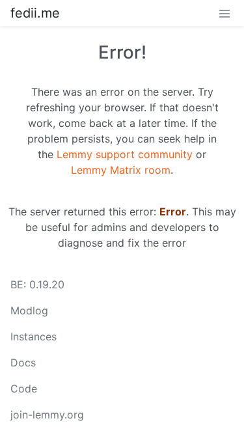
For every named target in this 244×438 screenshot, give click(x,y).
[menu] (224, 13)
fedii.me (35, 13)
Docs (23, 362)
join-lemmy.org (47, 414)
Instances (33, 336)
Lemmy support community (125, 154)
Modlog (29, 310)
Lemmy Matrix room (120, 169)
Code (23, 388)
